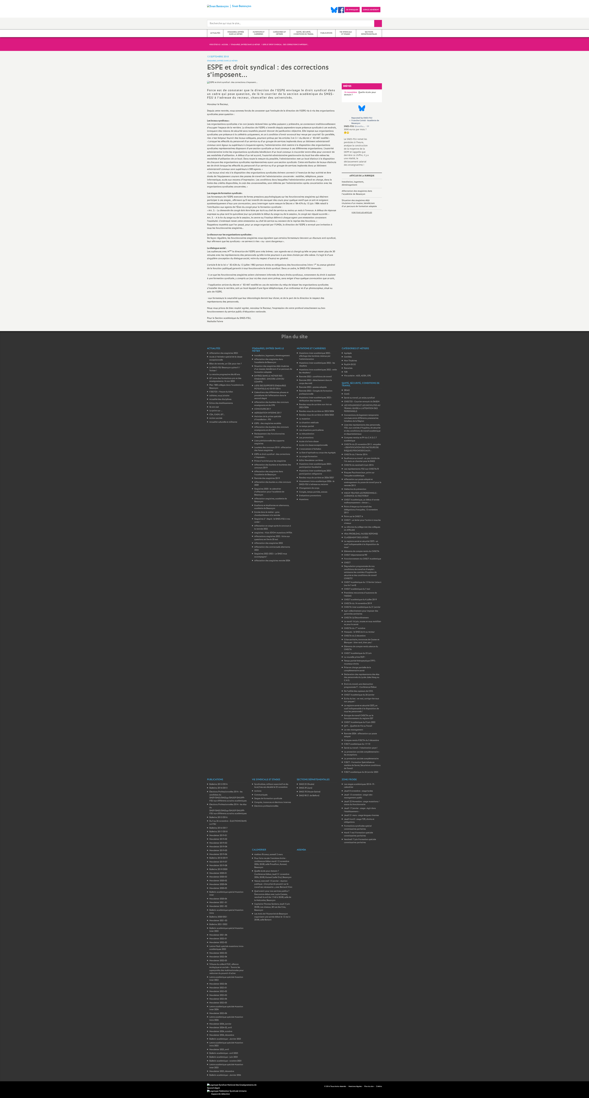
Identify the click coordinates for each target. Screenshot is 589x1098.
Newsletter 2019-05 (218, 850)
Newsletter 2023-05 (218, 1002)
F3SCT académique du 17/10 (357, 744)
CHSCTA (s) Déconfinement (356, 617)
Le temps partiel (306, 426)
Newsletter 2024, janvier (220, 1024)
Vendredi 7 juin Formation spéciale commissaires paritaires (360, 841)
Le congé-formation (308, 456)
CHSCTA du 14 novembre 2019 (358, 603)
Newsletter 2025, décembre (221, 1071)
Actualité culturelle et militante (223, 422)
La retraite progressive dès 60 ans (224, 374)
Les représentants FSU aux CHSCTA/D (361, 469)
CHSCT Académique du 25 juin (358, 653)
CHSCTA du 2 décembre (355, 635)
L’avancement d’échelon (310, 449)
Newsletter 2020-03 (218, 876)
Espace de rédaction (220, 1094)
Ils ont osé (214, 407)
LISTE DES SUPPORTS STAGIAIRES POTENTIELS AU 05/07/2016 (270, 387)
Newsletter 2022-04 (218, 956)
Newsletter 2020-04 (218, 884)
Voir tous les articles (362, 212)
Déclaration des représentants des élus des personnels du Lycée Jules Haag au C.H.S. (361, 677)
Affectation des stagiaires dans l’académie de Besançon (357, 193)
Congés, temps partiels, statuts (313, 492)
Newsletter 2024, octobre (220, 1031)
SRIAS (347, 390)
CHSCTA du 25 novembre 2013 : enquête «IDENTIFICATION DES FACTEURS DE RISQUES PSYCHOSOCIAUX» (362, 447)
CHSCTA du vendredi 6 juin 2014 (358, 465)
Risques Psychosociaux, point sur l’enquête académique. (359, 474)
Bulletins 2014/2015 (218, 788)
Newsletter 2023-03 (218, 995)
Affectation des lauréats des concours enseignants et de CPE (271, 404)
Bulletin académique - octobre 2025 (225, 1061)
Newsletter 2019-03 (218, 843)
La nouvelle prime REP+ (354, 657)
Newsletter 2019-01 (218, 835)
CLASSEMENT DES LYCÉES (356, 537)
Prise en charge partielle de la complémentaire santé (357, 669)
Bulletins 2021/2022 (218, 924)
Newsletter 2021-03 (218, 920)
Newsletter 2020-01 (218, 873)
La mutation (304, 418)
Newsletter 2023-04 (218, 999)
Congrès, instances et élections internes (272, 802)
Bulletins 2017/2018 (218, 831)
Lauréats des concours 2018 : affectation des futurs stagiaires (272, 449)
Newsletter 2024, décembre (221, 1035)
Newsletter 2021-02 (218, 906)
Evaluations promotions (310, 495)
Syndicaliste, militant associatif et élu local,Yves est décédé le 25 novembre (271, 786)
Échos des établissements (221, 403)
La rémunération (306, 433)
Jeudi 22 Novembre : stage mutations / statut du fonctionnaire (361, 803)
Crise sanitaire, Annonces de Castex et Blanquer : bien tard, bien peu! (361, 641)
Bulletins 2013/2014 (218, 784)
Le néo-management (353, 729)
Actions (257, 791)
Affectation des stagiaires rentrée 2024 (272, 560)
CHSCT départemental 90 (355, 555)
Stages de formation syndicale (268, 798)
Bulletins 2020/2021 (218, 917)
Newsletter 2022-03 (218, 953)
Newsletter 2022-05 (218, 960)
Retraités (348, 368)
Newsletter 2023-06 (218, 1013)
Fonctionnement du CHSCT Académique (362, 558)
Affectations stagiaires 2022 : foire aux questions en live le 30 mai (272, 538)
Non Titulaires (350, 360)
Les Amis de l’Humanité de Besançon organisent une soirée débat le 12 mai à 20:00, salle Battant (272, 916)
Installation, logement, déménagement (353, 183)
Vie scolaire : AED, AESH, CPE (357, 375)
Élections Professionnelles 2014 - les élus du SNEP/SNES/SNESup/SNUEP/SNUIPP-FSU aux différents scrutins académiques (228, 809)
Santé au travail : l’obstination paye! (360, 748)
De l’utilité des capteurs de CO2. (358, 691)
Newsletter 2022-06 (218, 984)
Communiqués (261, 794)
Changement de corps (309, 488)
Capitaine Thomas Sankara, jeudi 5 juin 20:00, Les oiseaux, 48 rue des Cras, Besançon (272, 907)
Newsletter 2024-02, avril (220, 1027)
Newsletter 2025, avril (219, 1049)
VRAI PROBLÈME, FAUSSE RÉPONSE (361, 533)
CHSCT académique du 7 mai (357, 589)
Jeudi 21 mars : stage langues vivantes (361, 815)
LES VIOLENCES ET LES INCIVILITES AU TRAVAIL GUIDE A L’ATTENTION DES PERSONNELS (362, 408)
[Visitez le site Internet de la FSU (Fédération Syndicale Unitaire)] (226, 1091)
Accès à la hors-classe (309, 441)
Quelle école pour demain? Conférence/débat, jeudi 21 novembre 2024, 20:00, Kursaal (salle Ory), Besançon (272, 874)
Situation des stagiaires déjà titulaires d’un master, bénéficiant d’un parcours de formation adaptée (359, 203)
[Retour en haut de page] (11, 1086)
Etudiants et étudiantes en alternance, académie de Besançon (271, 507)
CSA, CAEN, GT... (217, 414)
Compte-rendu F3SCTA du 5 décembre (361, 740)
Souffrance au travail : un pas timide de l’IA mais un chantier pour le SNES (361, 460)
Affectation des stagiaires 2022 (268, 543)
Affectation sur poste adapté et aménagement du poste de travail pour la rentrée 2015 (362, 482)
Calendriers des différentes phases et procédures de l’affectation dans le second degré (271, 395)
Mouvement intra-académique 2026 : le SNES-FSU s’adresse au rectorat (316, 483)
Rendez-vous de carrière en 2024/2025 (316, 415)
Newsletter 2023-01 (218, 987)
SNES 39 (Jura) (305, 788)
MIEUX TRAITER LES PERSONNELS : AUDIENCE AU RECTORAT (360, 495)
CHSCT (347, 562)
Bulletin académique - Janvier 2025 (225, 1039)
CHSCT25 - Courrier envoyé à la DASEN (361, 401)
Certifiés (348, 356)
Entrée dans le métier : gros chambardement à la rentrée (267, 514)
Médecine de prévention (355, 489)
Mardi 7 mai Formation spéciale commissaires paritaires (358, 834)
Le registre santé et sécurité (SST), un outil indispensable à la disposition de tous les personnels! (361, 708)
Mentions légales (355, 1086)
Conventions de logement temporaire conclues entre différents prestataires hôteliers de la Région (361, 418)
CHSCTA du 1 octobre (354, 628)
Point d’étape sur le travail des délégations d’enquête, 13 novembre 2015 (361, 509)
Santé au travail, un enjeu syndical (359, 397)
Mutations (303, 499)
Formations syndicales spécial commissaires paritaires (357, 828)
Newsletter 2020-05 (218, 888)
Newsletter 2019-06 (218, 854)
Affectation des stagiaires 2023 (223, 353)
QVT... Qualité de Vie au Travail (358, 726)
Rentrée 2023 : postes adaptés (313, 387)
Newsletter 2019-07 (218, 861)
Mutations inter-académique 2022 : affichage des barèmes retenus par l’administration (315, 356)
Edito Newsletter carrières (311, 460)
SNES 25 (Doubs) (306, 784)
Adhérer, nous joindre (219, 395)
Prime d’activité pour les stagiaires (270, 461)
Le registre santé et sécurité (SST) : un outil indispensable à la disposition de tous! (361, 544)
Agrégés (348, 353)
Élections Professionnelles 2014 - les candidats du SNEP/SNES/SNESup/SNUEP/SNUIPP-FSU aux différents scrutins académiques (228, 796)
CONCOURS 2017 (262, 409)
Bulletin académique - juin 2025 (223, 1057)
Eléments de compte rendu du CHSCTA (361, 551)
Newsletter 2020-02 (218, 880)
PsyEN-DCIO (350, 364)
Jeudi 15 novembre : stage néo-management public (358, 796)
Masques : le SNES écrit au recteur (359, 632)
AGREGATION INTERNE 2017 (267, 412)
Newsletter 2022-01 (218, 938)
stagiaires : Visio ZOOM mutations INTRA (273, 532)
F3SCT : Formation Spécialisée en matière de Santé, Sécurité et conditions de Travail (362, 765)
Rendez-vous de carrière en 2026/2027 (316, 477)
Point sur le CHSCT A (353, 516)
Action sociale (215, 418)
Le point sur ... (216, 410)
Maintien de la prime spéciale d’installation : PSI (267, 418)
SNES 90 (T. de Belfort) (309, 795)
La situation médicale (309, 422)
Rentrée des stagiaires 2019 (267, 478)
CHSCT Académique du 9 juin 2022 (359, 722)
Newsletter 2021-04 (218, 935)
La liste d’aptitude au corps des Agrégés (317, 452)
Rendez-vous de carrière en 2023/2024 (316, 411)
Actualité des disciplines (220, 399)
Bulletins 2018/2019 (218, 858)
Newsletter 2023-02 (218, 991)
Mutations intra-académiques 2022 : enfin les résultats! (318, 371)
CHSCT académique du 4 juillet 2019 (360, 599)
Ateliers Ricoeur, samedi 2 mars (268, 854)
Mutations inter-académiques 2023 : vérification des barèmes (315, 399)
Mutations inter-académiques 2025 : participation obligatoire (315, 472)
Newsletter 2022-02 (218, 942)
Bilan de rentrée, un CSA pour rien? (225, 363)
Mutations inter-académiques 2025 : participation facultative (315, 466)
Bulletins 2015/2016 (218, 817)
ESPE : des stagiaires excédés (267, 423)
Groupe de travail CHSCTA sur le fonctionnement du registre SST (358, 717)
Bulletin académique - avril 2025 (223, 1053)
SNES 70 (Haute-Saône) (309, 791)
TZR (346, 372)
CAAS (346, 394)
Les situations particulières (311, 430)
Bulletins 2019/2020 (218, 869)
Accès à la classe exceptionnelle (313, 445)
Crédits (379, 1086)
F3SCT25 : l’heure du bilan (221, 391)
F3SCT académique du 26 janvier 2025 (361, 772)
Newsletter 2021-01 (218, 902)
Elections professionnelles (266, 806)
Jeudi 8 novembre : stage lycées (358, 791)
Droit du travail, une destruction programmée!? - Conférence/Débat (360, 686)
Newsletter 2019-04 (218, 846)
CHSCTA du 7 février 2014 (355, 454)
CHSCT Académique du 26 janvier (359, 694)
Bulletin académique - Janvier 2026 (225, 1075)
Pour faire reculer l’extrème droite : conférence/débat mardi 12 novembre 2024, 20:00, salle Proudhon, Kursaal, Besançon (271, 863)
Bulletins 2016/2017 (218, 828)
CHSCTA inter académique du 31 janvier (362, 607)
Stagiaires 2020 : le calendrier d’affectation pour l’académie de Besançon (269, 492)
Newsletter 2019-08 (218, 865)
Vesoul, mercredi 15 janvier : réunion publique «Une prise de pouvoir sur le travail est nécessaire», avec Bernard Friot (273, 884)
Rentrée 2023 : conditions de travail (315, 376)
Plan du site (368, 1086)
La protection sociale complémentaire (361, 758)
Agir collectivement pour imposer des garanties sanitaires (361, 613)
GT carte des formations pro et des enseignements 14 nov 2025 (225, 380)
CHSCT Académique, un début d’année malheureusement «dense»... (361, 501)
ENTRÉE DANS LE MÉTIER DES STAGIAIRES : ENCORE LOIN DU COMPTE (269, 378)
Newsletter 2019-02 (218, 839)
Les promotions (306, 437)
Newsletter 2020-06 (218, 898)
